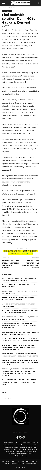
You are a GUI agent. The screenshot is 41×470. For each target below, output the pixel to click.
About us (5, 461)
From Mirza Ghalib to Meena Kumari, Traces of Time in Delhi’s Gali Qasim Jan (20, 318)
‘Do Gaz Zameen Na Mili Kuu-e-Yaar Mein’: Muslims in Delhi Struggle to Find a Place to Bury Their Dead (19, 325)
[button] (38, 3)
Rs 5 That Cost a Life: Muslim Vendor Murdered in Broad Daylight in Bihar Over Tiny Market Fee (20, 355)
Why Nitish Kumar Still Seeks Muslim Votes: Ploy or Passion (18, 305)
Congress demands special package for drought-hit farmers (10, 264)
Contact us (15, 461)
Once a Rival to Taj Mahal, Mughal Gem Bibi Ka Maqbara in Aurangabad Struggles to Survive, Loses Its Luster (20, 362)
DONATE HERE (27, 253)
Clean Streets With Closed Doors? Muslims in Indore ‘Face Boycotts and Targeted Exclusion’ (20, 340)
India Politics (11, 8)
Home (4, 8)
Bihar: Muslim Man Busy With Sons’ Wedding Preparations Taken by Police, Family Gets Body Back (20, 382)
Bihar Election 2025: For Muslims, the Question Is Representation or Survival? (20, 311)
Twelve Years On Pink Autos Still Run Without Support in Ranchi (20, 292)
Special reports (11, 464)
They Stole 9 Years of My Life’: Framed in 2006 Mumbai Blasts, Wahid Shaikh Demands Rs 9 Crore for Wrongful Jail (18, 347)
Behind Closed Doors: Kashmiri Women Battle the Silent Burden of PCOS (19, 299)
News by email (31, 464)
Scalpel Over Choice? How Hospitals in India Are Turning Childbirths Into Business (20, 333)
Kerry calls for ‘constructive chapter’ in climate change (30, 264)
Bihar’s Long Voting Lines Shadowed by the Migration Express (18, 286)
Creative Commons (31, 449)
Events (34, 461)
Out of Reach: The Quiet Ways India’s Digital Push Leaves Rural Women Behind (19, 279)
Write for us (25, 461)
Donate (21, 464)
